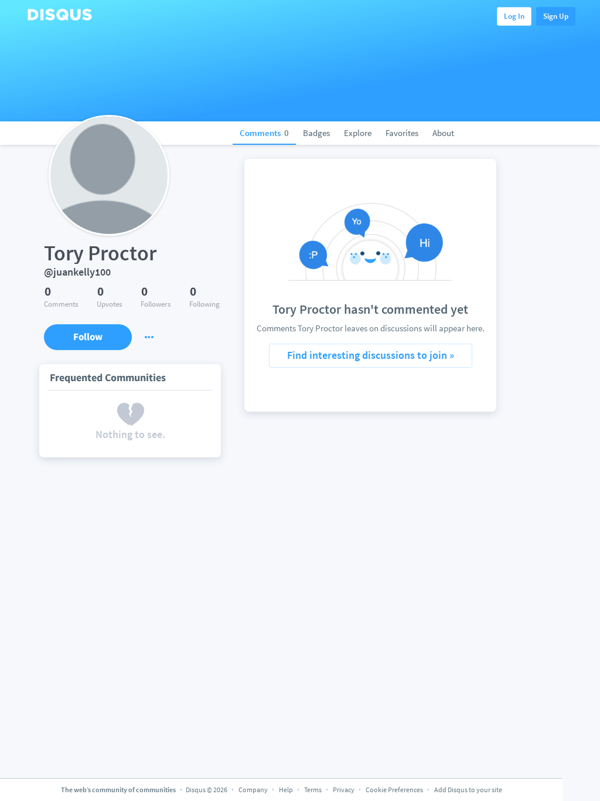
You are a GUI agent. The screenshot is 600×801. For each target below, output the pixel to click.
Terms (313, 789)
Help (286, 789)
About (443, 132)
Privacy (343, 789)
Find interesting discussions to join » (370, 355)
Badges (316, 132)
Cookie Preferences (395, 789)
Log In (514, 16)
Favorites (402, 132)
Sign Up (555, 16)
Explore (357, 132)
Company (253, 789)
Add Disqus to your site (468, 789)
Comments (264, 132)
